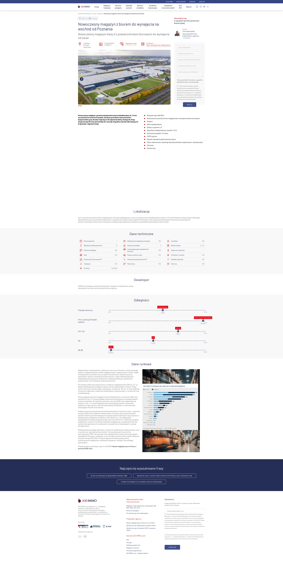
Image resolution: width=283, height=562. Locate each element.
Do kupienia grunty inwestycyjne (137, 513)
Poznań (94, 13)
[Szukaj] (197, 7)
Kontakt (192, 2)
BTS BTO (180, 7)
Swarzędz (100, 13)
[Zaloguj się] (208, 7)
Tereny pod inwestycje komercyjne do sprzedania (141, 482)
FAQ (127, 540)
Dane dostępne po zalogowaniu (158, 45)
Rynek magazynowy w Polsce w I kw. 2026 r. (140, 523)
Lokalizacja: (86, 43)
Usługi (96, 7)
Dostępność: (150, 43)
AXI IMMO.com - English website (137, 553)
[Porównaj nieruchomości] (204, 7)
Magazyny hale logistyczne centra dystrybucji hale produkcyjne (164, 476)
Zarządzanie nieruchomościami (168, 7)
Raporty (189, 7)
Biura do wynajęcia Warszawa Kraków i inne (109, 476)
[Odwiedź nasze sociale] (80, 536)
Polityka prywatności (133, 545)
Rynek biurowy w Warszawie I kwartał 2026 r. (141, 525)
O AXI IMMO (169, 2)
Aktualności (181, 2)
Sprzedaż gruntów (129, 7)
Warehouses (87, 13)
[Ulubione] (201, 7)
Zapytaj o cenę (131, 43)
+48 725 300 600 (186, 38)
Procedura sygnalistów (134, 550)
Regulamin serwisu (132, 548)
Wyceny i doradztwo (140, 7)
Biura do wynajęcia (118, 7)
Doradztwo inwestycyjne (152, 7)
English (202, 2)
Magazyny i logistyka (106, 7)
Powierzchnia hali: (109, 43)
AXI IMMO (80, 13)
